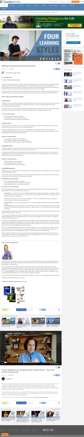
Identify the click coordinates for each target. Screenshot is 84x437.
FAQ (8, 430)
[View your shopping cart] (83, 2)
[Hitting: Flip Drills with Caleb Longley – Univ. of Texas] (38, 321)
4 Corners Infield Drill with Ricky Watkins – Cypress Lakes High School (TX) (78, 105)
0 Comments (30, 309)
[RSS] (52, 430)
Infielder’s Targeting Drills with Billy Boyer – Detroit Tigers (53, 326)
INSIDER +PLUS (55, 12)
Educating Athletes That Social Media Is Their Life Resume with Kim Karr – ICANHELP (8, 419)
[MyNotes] (59, 63)
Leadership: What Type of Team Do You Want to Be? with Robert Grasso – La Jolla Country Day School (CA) (38, 420)
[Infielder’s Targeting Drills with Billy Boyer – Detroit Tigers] (53, 321)
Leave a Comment (21, 309)
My (4, 309)
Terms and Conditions (12, 436)
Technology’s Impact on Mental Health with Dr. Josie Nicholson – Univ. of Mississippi (53, 419)
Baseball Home (4, 12)
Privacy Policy (15, 430)
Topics (23, 12)
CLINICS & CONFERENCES (45, 12)
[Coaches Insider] (10, 2)
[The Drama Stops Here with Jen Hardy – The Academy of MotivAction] (23, 321)
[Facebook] (57, 69)
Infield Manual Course (34, 12)
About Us (2, 430)
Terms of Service (25, 430)
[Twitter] (59, 69)
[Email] (54, 69)
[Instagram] (49, 430)
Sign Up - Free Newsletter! (73, 42)
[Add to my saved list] (57, 63)
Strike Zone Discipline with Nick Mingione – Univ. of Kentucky (77, 73)
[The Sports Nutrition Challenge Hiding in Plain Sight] (8, 321)
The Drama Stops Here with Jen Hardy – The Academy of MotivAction (23, 326)
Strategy (18, 12)
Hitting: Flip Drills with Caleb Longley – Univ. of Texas (37, 326)
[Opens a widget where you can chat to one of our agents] (5, 434)
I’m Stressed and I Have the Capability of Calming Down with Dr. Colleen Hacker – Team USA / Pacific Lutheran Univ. (23, 420)
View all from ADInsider (55, 409)
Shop (27, 12)
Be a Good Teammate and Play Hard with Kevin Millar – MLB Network (77, 80)
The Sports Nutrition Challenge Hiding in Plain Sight (8, 326)
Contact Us (35, 430)
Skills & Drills (12, 12)
